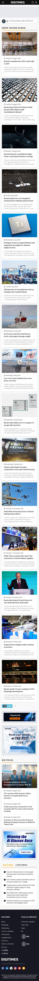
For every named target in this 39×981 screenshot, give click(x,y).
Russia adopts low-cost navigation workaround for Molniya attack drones (18, 199)
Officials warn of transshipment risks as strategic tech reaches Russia (19, 291)
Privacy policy (5, 934)
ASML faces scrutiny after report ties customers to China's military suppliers (18, 557)
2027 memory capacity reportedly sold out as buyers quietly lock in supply (21, 881)
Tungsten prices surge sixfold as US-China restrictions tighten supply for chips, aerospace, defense (21, 887)
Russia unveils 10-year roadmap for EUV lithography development (19, 690)
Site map (4, 947)
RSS (22, 931)
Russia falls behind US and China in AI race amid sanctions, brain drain (18, 601)
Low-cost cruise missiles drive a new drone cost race (18, 379)
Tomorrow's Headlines (28, 922)
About (3, 922)
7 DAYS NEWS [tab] (21, 865)
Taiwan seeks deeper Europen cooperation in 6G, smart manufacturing (19, 468)
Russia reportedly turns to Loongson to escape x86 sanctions (19, 424)
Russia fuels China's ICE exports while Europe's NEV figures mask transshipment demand (18, 109)
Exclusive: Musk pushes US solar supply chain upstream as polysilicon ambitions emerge (20, 874)
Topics (23, 928)
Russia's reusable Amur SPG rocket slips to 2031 (19, 62)
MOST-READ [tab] (8, 865)
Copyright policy (6, 937)
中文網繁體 (4, 950)
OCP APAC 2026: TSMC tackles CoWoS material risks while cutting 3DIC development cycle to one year (20, 895)
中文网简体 (4, 953)
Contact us (4, 941)
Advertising (4, 925)
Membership (5, 928)
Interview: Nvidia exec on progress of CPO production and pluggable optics (21, 902)
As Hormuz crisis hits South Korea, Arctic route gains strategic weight (17, 335)
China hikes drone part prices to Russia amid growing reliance (19, 512)
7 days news (24, 925)
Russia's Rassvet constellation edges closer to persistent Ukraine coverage (18, 155)
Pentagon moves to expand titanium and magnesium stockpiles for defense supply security (19, 245)
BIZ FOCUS (7, 760)
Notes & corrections (7, 944)
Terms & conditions (7, 931)
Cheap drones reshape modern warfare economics (19, 646)
